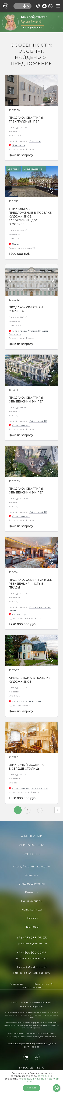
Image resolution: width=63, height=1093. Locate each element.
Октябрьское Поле (23, 701)
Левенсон (35, 141)
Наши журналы (31, 901)
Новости (32, 918)
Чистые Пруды (20, 614)
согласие (43, 1076)
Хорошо (31, 1088)
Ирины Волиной (31, 21)
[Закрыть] (58, 17)
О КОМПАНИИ (31, 836)
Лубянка (32, 331)
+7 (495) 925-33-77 (31, 952)
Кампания (31, 875)
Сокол (15, 244)
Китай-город (19, 331)
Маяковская (18, 145)
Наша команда (32, 909)
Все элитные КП (31, 988)
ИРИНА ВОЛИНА (31, 845)
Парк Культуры (39, 788)
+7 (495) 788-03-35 (31, 938)
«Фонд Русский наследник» (31, 866)
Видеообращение (34, 17)
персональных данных (32, 1079)
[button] (9, 90)
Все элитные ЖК (44, 984)
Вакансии (31, 892)
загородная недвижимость (31, 958)
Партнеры (31, 927)
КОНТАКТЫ (31, 854)
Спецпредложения (32, 883)
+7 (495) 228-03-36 (32, 967)
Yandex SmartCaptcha (43, 1033)
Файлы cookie (31, 1047)
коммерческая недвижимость (31, 973)
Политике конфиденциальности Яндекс (38, 1037)
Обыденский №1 (38, 421)
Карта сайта (16, 984)
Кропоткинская (21, 425)
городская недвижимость (31, 944)
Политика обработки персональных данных (31, 1044)
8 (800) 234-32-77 (31, 1067)
